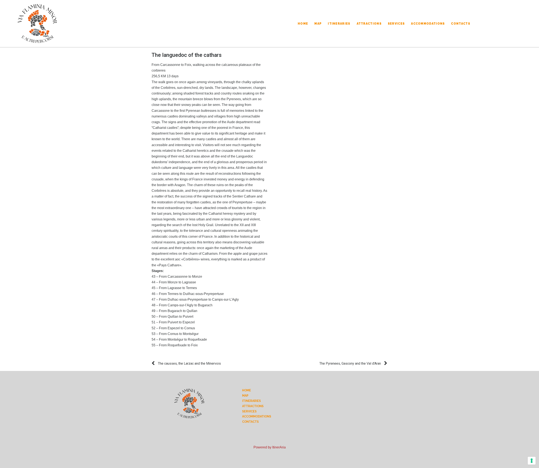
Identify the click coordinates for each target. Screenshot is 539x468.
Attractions (369, 23)
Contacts (460, 23)
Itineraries (339, 23)
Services (396, 23)
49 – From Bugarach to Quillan (174, 311)
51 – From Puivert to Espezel (173, 322)
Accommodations (428, 23)
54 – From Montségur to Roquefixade (179, 339)
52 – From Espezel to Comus (173, 328)
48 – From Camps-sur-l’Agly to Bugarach (182, 305)
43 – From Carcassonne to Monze (177, 276)
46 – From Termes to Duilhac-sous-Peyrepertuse (188, 294)
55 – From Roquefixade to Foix (175, 345)
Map (318, 23)
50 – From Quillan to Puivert (172, 316)
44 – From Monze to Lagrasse (174, 282)
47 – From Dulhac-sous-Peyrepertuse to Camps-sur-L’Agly (195, 299)
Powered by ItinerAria (269, 447)
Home (303, 23)
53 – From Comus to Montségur (175, 334)
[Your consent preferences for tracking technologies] (532, 461)
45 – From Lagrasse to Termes (174, 288)
